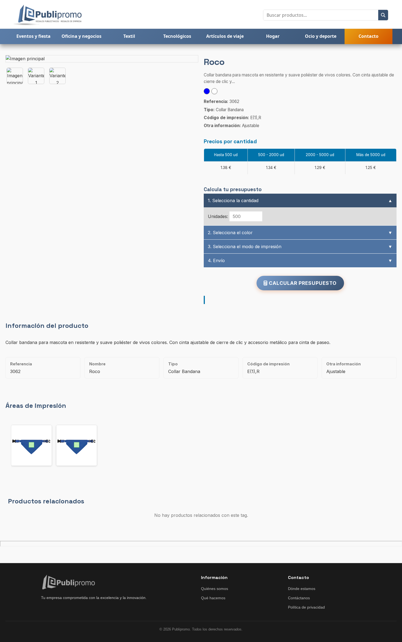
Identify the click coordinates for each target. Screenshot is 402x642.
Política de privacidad (306, 607)
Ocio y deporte (320, 36)
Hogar (272, 36)
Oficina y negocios (81, 36)
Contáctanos (299, 598)
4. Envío (300, 260)
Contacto (368, 36)
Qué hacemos (213, 598)
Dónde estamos (301, 588)
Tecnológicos (177, 36)
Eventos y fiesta (33, 36)
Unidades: (218, 216)
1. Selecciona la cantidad (300, 200)
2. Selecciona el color (300, 232)
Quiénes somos (214, 588)
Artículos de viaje (225, 36)
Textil (129, 36)
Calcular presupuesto (302, 283)
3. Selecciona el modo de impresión (300, 246)
